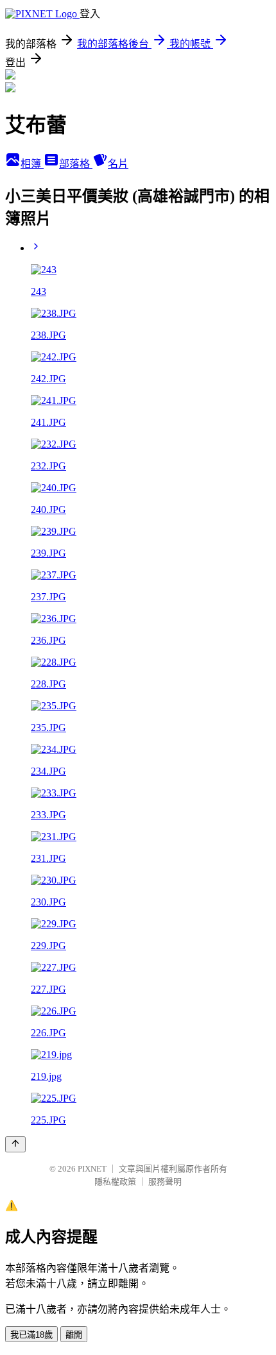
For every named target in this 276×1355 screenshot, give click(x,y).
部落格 (75, 163)
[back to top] (15, 1144)
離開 (73, 1335)
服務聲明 (165, 1181)
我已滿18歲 (31, 1335)
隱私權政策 (115, 1181)
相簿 (32, 163)
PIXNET (92, 1169)
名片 (118, 163)
